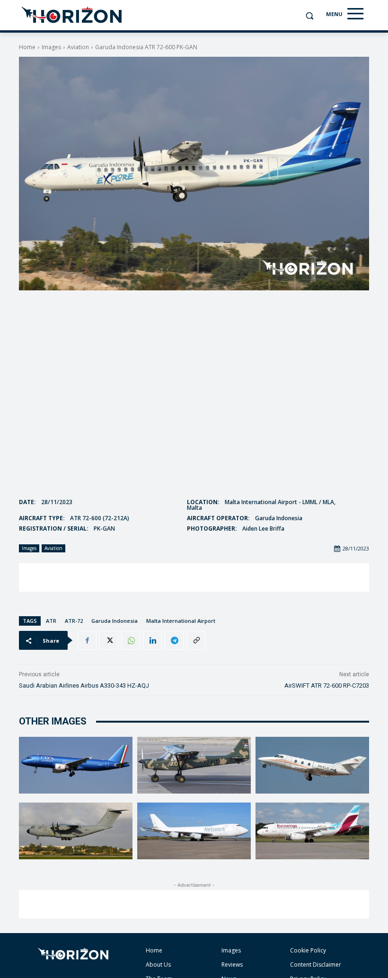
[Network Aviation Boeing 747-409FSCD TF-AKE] (194, 831)
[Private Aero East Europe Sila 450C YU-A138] (194, 765)
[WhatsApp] (130, 640)
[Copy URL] (195, 640)
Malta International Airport (180, 620)
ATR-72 (74, 620)
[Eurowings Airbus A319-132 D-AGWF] (312, 831)
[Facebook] (87, 640)
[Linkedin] (152, 640)
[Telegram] (174, 640)
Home (27, 47)
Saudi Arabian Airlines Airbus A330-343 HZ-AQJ (84, 685)
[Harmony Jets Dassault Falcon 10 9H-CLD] (312, 765)
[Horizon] (72, 15)
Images (51, 47)
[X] (108, 640)
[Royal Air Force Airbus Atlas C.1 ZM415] (75, 831)
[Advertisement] (194, 577)
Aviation (78, 47)
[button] (309, 16)
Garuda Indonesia (114, 620)
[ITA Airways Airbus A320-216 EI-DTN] (75, 765)
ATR (51, 620)
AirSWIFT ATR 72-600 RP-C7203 (326, 685)
